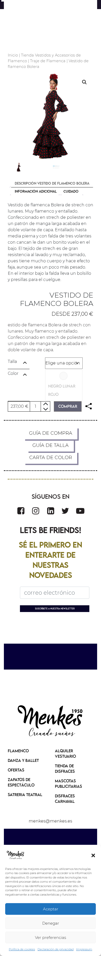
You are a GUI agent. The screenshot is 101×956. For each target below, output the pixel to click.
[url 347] (88, 406)
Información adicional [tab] (36, 191)
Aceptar (50, 908)
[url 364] (50, 721)
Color (13, 373)
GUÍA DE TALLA (50, 445)
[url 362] (80, 511)
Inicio (13, 55)
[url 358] (20, 511)
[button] (93, 855)
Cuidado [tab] (70, 191)
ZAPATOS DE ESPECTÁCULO (21, 782)
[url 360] (50, 511)
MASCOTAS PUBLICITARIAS (68, 783)
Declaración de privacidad (56, 949)
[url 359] (35, 511)
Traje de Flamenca (48, 61)
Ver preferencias (50, 937)
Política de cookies (22, 949)
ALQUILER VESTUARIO (65, 753)
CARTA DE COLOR (50, 457)
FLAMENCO (18, 750)
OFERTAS (16, 770)
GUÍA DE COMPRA (50, 433)
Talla (12, 361)
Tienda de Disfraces (65, 768)
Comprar (67, 406)
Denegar (50, 923)
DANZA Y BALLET (23, 760)
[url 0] (15, 855)
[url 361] (65, 511)
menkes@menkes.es (50, 821)
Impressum (84, 949)
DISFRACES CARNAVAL (65, 798)
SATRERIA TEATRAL (25, 794)
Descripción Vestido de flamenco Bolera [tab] (52, 183)
